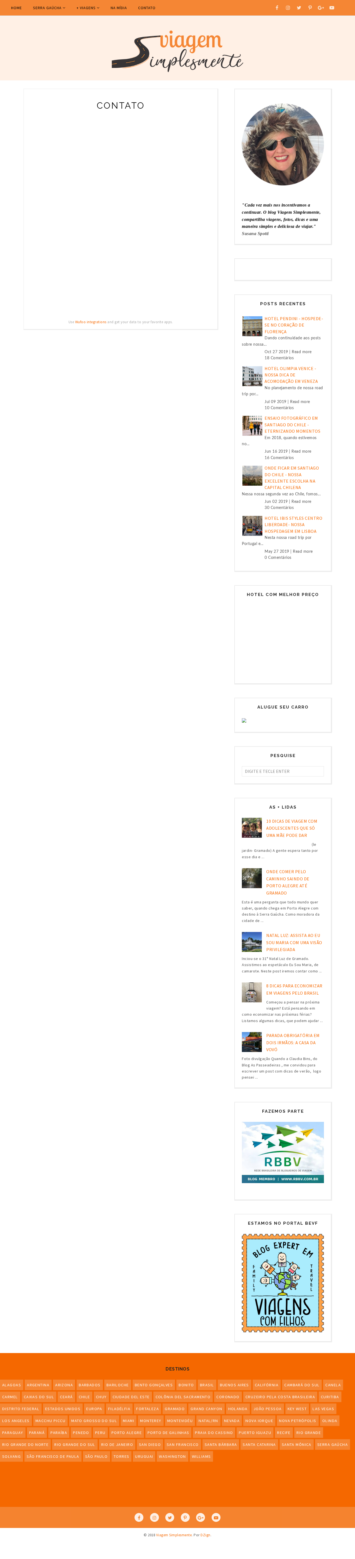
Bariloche (117, 1384)
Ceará (66, 1396)
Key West (297, 1408)
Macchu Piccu (50, 1420)
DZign (206, 1535)
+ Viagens (86, 7)
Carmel (10, 1396)
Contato (147, 7)
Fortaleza (147, 1408)
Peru (100, 1432)
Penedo (81, 1432)
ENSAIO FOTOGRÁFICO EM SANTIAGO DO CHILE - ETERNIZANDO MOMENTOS (292, 424)
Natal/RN (208, 1420)
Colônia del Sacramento (183, 1396)
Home (16, 7)
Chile (84, 1396)
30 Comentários (279, 508)
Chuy (101, 1396)
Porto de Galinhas (168, 1432)
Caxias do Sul (39, 1396)
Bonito (186, 1384)
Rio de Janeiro (117, 1444)
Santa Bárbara (221, 1444)
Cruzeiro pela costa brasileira (280, 1396)
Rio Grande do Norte (25, 1444)
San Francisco (183, 1444)
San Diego (150, 1444)
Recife (284, 1432)
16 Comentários (279, 458)
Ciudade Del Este (131, 1396)
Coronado (228, 1396)
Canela (333, 1384)
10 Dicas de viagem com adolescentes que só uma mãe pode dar (291, 828)
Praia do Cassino (214, 1432)
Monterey (150, 1420)
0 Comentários (278, 558)
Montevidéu (180, 1420)
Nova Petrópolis (297, 1420)
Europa (94, 1408)
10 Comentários (279, 408)
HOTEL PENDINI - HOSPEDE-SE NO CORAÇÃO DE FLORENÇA (294, 325)
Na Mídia (119, 7)
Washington (172, 1456)
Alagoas (11, 1384)
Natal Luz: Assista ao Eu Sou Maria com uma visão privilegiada (294, 942)
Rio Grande (308, 1432)
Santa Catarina (259, 1444)
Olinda (330, 1420)
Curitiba (330, 1396)
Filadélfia (119, 1408)
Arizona (64, 1384)
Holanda (238, 1408)
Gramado (175, 1408)
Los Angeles (16, 1420)
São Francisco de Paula (53, 1456)
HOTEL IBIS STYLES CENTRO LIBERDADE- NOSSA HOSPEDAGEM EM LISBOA (293, 524)
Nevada (232, 1420)
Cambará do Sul (302, 1384)
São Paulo (96, 1456)
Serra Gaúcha (47, 7)
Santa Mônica (296, 1444)
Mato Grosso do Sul (94, 1420)
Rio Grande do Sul (74, 1444)
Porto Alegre (126, 1432)
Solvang (11, 1456)
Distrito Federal (20, 1408)
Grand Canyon (206, 1408)
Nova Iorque (259, 1420)
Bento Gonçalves (154, 1384)
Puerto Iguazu (255, 1432)
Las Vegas (323, 1408)
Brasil (207, 1384)
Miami (128, 1420)
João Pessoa (267, 1408)
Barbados (90, 1384)
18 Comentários (279, 358)
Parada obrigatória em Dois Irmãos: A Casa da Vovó (293, 1042)
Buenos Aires (234, 1384)
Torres (122, 1456)
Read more (302, 352)
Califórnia (266, 1384)
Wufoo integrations (90, 322)
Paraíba (58, 1432)
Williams (201, 1456)
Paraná (37, 1432)
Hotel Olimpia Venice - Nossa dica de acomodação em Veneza (291, 375)
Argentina (38, 1384)
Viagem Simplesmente (174, 1535)
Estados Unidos (62, 1408)
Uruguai (144, 1456)
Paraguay (12, 1432)
